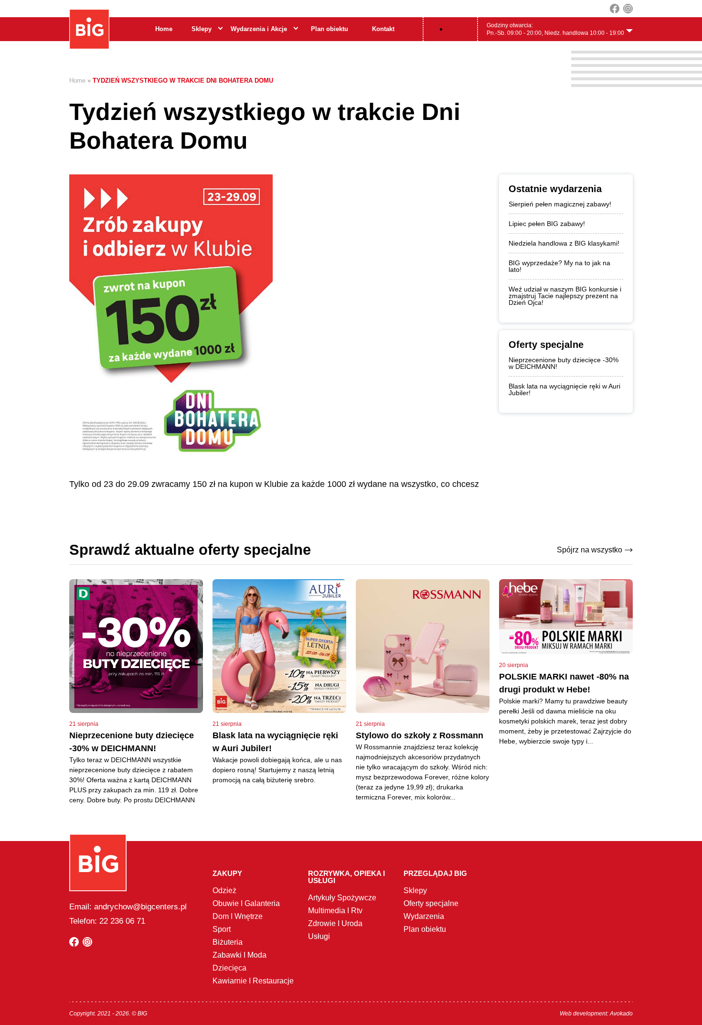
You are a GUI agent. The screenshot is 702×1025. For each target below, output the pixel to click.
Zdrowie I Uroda (335, 923)
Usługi (319, 936)
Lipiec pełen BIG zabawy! (547, 223)
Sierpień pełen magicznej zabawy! (560, 204)
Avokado (621, 1013)
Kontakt (383, 28)
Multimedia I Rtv (335, 910)
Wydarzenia (424, 916)
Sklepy (201, 28)
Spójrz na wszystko (589, 550)
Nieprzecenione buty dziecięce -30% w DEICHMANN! (563, 363)
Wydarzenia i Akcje (259, 28)
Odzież (224, 890)
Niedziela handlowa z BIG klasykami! (564, 243)
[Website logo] (89, 29)
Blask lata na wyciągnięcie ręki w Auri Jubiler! (564, 389)
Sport (222, 929)
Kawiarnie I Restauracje (253, 981)
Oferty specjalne (431, 903)
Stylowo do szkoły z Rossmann (419, 735)
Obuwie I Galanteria (246, 903)
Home (163, 28)
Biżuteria (228, 942)
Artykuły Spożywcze (342, 898)
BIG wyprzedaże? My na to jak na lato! (559, 266)
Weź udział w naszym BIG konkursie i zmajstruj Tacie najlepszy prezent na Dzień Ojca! (565, 295)
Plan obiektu (329, 28)
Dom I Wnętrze (238, 916)
